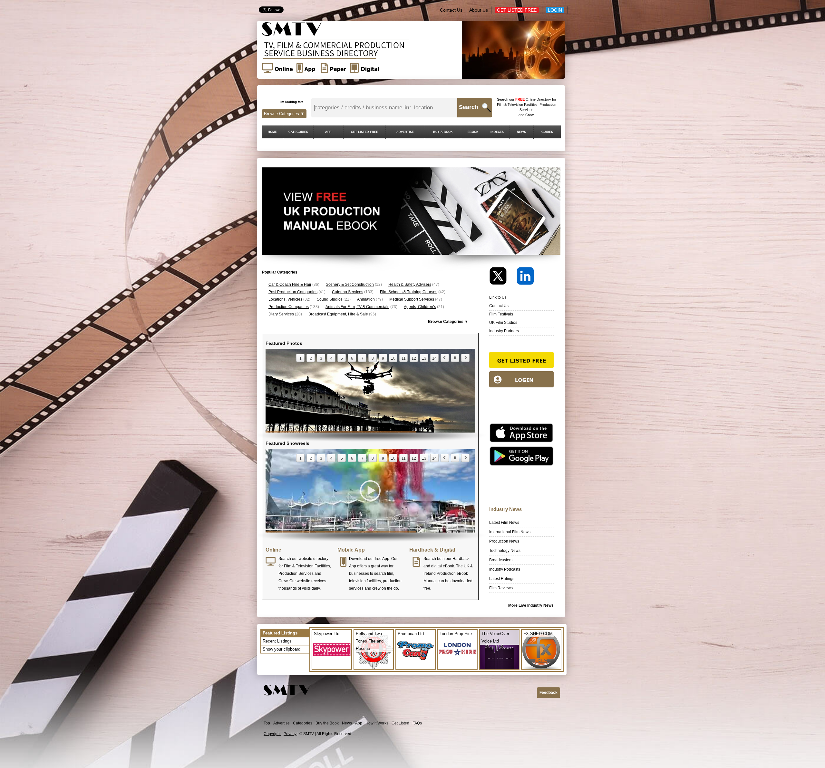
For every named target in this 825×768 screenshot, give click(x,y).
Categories (302, 723)
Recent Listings (277, 641)
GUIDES (547, 132)
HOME (272, 132)
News (347, 723)
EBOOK (473, 132)
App (358, 723)
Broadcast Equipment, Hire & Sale (338, 314)
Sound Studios (330, 299)
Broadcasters (500, 560)
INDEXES (497, 132)
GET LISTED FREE (364, 132)
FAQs (417, 723)
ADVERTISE (405, 132)
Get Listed (400, 723)
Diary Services (281, 314)
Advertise (281, 723)
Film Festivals (501, 314)
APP (328, 132)
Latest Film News (504, 522)
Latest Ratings (501, 578)
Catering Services (347, 292)
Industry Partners (504, 331)
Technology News (504, 550)
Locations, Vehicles (285, 299)
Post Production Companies (292, 292)
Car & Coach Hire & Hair (289, 284)
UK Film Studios (503, 322)
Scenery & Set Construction (350, 284)
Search (468, 107)
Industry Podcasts (504, 569)
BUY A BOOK (443, 132)
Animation (366, 299)
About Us (478, 10)
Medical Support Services (411, 299)
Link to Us (498, 297)
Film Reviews (501, 588)
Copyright (272, 734)
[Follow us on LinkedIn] (525, 277)
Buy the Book (327, 723)
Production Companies (288, 306)
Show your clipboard (281, 649)
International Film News (509, 532)
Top (267, 723)
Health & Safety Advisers (409, 284)
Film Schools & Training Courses (408, 292)
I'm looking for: (291, 102)
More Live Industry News (531, 605)
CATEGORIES (298, 132)
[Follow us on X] (502, 277)
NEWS (521, 132)
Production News (504, 541)
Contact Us (451, 10)
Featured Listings (280, 633)
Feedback (548, 692)
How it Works (376, 723)
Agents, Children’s (420, 306)
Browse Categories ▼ (284, 113)
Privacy (290, 734)
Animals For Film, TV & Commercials (357, 306)
